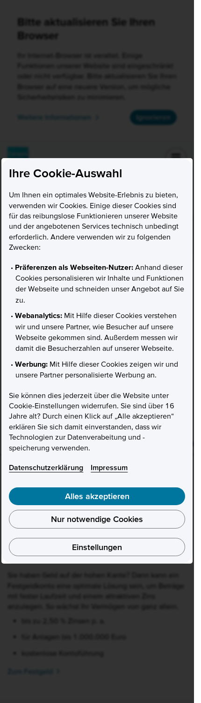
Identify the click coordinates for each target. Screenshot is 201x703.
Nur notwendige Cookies (97, 519)
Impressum (109, 467)
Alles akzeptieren (97, 496)
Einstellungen (97, 547)
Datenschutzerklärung (46, 467)
